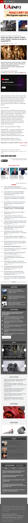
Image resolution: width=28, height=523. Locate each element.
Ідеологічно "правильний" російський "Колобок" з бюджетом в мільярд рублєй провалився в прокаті (16, 455)
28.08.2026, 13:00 (7, 392)
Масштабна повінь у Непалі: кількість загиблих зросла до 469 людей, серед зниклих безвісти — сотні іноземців (15, 243)
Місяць (14, 468)
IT (20, 507)
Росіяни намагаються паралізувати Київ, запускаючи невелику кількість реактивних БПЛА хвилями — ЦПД (14, 273)
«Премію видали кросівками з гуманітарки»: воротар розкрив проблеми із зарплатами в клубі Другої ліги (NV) (15, 384)
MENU (1, 1)
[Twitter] (9, 2)
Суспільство (18, 506)
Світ (3, 507)
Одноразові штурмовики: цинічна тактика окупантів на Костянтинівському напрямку (15, 443)
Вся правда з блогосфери (6, 35)
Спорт (3, 509)
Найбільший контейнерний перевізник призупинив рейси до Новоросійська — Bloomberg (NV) (15, 380)
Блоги (14, 438)
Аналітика (14, 287)
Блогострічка (14, 377)
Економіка (23, 506)
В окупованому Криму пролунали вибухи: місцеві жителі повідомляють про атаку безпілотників (13, 268)
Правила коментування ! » (21, 183)
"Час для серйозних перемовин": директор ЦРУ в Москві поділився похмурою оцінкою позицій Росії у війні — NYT (15, 222)
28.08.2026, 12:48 (7, 396)
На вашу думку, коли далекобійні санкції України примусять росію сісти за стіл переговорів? (12, 313)
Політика (13, 506)
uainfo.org (15, 515)
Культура (6, 507)
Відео (9, 509)
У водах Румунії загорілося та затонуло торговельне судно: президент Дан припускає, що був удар (15, 217)
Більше (14, 282)
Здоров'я (23, 507)
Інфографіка (14, 422)
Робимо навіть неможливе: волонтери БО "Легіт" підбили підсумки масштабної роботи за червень (15, 263)
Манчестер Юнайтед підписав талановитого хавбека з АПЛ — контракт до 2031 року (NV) (14, 398)
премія (6, 155)
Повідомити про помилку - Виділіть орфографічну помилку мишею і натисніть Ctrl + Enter (14, 151)
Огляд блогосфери (13, 509)
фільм (10, 155)
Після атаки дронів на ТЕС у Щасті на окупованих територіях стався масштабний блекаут (14, 258)
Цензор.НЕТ (10, 72)
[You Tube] (12, 2)
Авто (18, 507)
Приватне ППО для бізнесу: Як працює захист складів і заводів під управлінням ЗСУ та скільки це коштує (16, 303)
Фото (14, 342)
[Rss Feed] (5, 2)
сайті (12, 71)
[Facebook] (7, 2)
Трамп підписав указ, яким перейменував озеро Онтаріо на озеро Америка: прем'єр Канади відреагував (14, 193)
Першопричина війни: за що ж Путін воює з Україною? (16, 448)
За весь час (21, 468)
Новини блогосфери (16, 35)
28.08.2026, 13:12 (7, 387)
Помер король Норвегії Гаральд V (12, 246)
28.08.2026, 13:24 (7, 382)
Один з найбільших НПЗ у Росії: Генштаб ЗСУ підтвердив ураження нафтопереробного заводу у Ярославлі (14, 227)
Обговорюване (10, 465)
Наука (9, 507)
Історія (12, 507)
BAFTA (2, 155)
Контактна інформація (10, 518)
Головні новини (8, 506)
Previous (1, 26)
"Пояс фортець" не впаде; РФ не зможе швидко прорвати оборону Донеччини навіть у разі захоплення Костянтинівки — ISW (14, 485)
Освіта (16, 507)
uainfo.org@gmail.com (18, 518)
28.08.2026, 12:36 (7, 400)
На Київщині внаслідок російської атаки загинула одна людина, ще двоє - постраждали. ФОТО (15, 233)
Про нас (3, 518)
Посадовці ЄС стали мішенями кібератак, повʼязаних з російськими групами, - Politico (16, 291)
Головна (3, 506)
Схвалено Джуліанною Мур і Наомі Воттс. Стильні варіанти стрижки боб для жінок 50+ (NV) (15, 394)
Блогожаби (14, 404)
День (6, 468)
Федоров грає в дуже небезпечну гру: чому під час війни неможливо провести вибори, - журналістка (17, 297)
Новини (13, 184)
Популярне (19, 465)
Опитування (14, 309)
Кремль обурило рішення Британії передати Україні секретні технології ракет (14, 178)
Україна (14, 155)
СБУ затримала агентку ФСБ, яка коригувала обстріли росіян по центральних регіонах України (14, 203)
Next (26, 26)
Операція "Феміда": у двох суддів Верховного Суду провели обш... (7, 29)
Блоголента (20, 509)
